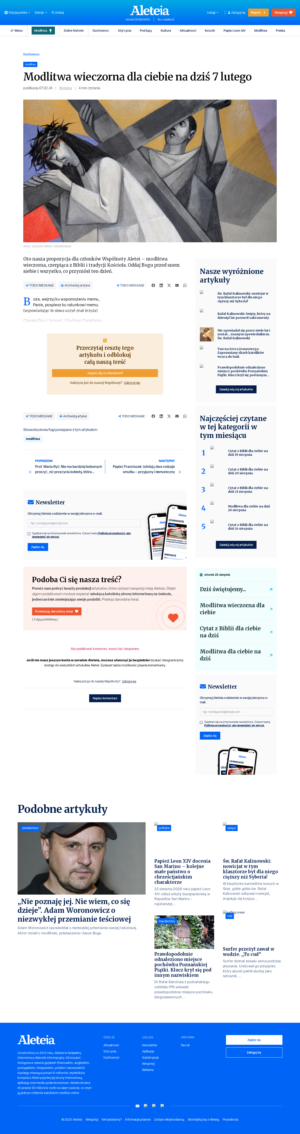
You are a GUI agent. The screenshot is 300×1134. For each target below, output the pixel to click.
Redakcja (65, 88)
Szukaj (59, 13)
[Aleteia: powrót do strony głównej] (150, 10)
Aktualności (188, 30)
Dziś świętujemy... (223, 589)
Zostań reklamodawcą (169, 1119)
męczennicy (167, 921)
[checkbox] (29, 533)
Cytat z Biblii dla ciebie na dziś (230, 632)
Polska (280, 30)
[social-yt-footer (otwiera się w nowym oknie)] (137, 1106)
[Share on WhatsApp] (185, 285)
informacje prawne (138, 1119)
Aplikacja (148, 1051)
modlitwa (33, 439)
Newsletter (149, 1045)
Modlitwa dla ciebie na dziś (230, 655)
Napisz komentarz (105, 698)
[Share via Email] (177, 285)
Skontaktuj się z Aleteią (203, 1119)
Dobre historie (74, 30)
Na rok (185, 1045)
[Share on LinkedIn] (161, 285)
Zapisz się (38, 547)
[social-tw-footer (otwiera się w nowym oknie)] (154, 1106)
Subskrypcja (150, 1057)
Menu (19, 30)
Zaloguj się (238, 13)
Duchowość (101, 30)
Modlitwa (40, 30)
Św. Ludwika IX (165, 19)
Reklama (148, 1070)
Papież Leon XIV (235, 30)
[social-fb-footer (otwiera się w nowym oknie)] (146, 1106)
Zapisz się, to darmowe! (105, 373)
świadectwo (30, 828)
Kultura (166, 30)
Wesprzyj (281, 12)
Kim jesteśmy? (112, 1119)
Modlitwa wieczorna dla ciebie (232, 609)
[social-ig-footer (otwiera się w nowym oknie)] (162, 1106)
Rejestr (256, 12)
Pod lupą (146, 30)
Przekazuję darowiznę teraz (54, 611)
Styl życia (124, 30)
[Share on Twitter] (169, 285)
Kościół (210, 30)
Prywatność (231, 1119)
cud (229, 916)
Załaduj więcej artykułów (236, 389)
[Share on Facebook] (153, 285)
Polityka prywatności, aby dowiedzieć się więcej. (234, 725)
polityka (164, 828)
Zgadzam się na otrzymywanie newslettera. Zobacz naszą (81, 535)
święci (231, 828)
